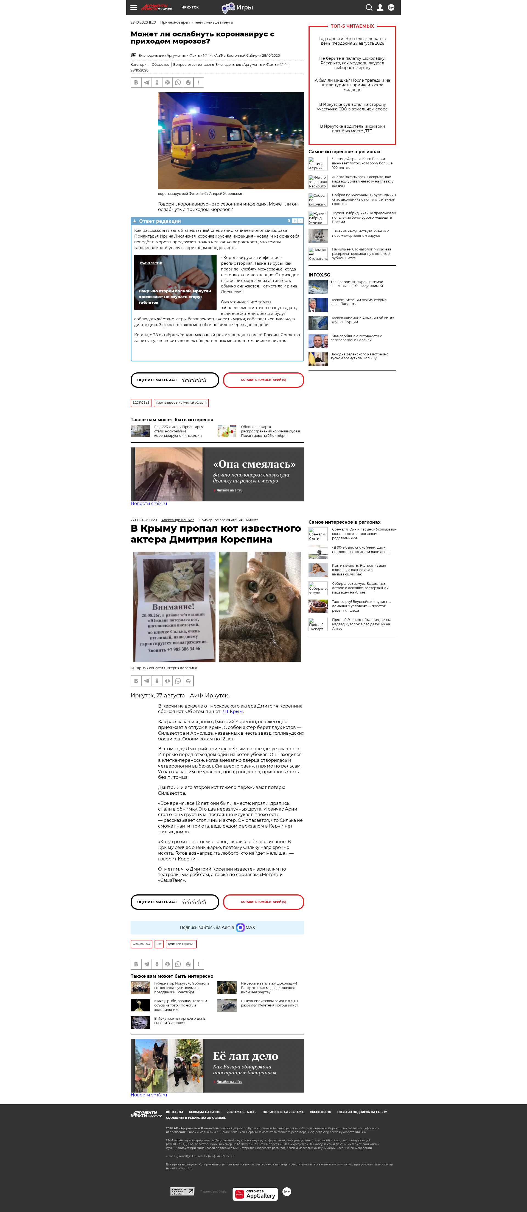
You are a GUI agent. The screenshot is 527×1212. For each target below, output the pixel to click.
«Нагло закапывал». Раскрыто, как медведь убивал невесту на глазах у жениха (363, 181)
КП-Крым (232, 711)
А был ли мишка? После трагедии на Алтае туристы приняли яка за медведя (352, 85)
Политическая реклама (283, 1112)
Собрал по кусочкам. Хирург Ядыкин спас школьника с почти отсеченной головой (364, 199)
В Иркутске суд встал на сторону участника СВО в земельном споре (352, 107)
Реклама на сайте (204, 1112)
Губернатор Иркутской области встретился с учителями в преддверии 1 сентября (181, 987)
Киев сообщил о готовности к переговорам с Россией (356, 338)
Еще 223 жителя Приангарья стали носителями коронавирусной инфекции (178, 431)
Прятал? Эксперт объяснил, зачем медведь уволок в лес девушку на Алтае (361, 624)
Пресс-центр (320, 1112)
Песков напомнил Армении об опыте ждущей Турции (362, 320)
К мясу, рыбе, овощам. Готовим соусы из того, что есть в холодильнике (180, 1005)
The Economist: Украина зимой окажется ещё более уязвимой (356, 284)
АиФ (203, 194)
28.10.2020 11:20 (143, 22)
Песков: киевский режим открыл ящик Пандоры (358, 302)
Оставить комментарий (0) (263, 380)
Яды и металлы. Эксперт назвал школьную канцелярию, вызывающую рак (359, 569)
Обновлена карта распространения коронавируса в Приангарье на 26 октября (270, 431)
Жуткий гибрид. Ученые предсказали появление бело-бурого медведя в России (364, 217)
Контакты (174, 1112)
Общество (160, 64)
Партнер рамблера (213, 1191)
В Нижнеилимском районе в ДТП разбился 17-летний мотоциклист (269, 1003)
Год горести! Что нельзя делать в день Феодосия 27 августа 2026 (352, 41)
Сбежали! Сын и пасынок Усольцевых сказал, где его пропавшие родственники (364, 533)
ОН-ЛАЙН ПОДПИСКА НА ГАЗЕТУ (362, 1112)
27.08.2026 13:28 (144, 520)
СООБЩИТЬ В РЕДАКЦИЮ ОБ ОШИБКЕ (196, 1118)
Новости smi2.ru (149, 503)
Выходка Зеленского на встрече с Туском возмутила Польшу (359, 356)
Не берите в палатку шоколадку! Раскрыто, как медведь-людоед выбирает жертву (352, 63)
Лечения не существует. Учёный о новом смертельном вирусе (360, 233)
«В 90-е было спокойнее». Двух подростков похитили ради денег (361, 549)
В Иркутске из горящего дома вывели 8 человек (180, 1020)
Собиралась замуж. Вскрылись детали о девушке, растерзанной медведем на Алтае (360, 587)
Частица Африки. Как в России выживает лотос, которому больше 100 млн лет (362, 163)
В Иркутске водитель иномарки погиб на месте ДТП (352, 128)
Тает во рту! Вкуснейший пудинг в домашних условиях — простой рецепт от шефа (361, 606)
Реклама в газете (241, 1112)
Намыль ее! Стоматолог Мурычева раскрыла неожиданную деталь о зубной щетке (361, 253)
